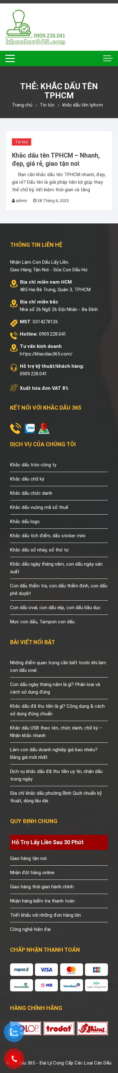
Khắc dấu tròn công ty (33, 465)
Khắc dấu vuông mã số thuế (39, 507)
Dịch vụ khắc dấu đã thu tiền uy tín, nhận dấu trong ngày (56, 775)
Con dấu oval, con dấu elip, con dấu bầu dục (55, 607)
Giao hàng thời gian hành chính (42, 887)
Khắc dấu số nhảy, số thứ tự (39, 550)
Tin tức (21, 142)
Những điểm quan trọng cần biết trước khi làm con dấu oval (58, 666)
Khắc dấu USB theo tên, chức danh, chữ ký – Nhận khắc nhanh (56, 731)
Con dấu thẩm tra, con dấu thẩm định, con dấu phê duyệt (58, 589)
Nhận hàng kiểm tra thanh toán (42, 901)
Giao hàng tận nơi (28, 858)
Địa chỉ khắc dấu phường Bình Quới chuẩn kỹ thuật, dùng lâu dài (56, 797)
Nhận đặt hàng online (32, 872)
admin (21, 200)
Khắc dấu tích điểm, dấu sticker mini (47, 536)
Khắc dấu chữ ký (27, 479)
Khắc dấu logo (25, 521)
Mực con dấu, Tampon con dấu (42, 622)
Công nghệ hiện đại (30, 929)
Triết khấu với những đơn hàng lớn (45, 915)
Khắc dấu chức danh (31, 493)
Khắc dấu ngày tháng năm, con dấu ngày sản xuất (56, 567)
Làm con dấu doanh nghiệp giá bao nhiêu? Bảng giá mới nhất (54, 753)
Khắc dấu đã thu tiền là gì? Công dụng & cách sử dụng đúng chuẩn (57, 710)
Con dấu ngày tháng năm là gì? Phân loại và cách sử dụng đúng (55, 688)
